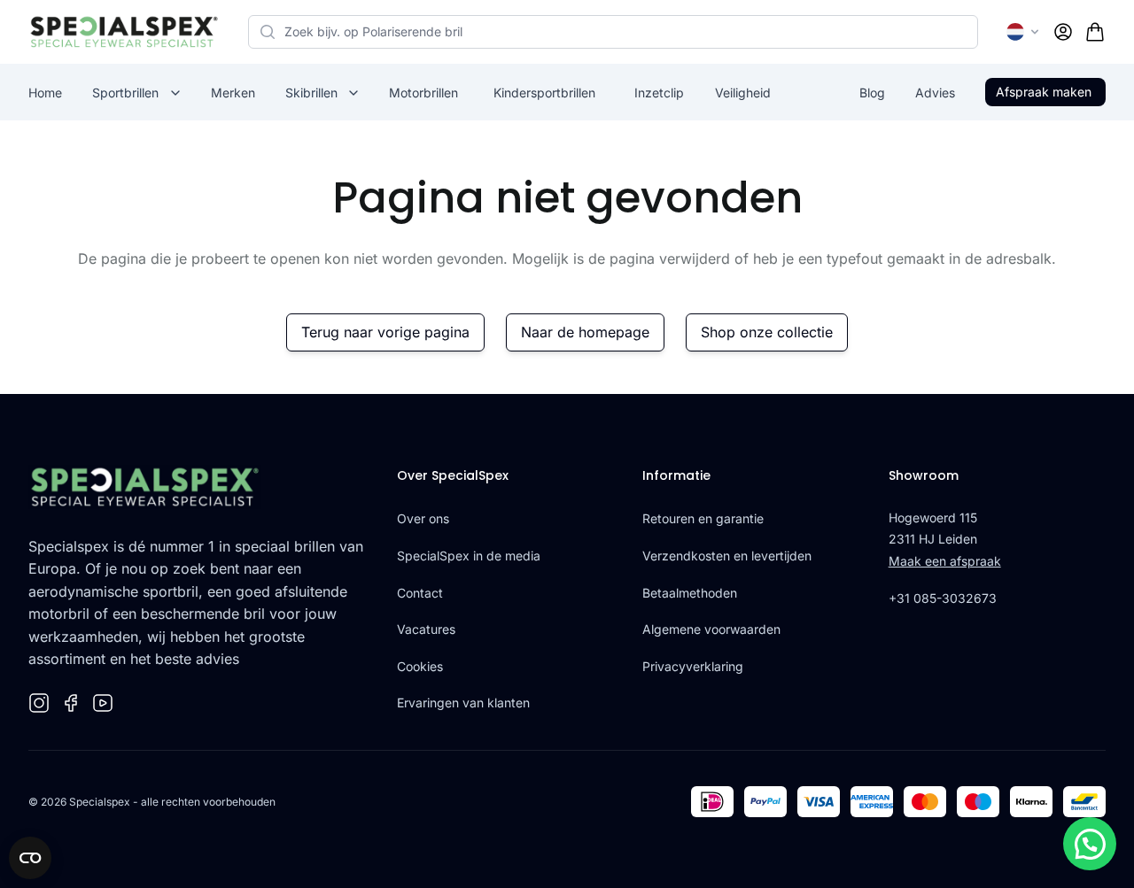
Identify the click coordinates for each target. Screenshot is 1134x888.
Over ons (423, 518)
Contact (420, 592)
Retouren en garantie (703, 518)
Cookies (420, 666)
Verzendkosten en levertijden (727, 555)
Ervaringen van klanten (463, 702)
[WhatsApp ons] (1089, 843)
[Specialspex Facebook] (71, 703)
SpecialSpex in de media (468, 555)
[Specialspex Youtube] (102, 703)
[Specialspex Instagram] (39, 703)
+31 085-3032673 (943, 598)
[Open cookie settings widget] (30, 858)
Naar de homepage (585, 332)
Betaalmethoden (689, 592)
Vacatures (426, 629)
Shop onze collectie (767, 332)
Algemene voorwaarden (711, 629)
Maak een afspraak (945, 560)
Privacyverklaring (692, 666)
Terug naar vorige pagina (385, 332)
